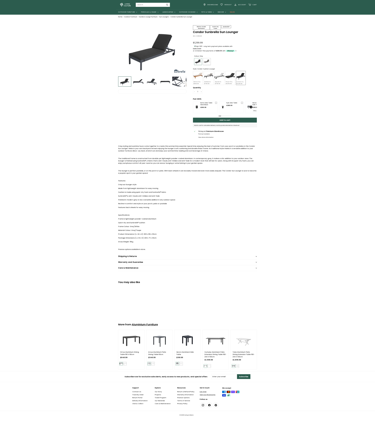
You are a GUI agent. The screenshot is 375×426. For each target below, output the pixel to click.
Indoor (221, 12)
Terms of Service (183, 401)
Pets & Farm (206, 12)
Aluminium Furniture (145, 324)
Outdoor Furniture (127, 12)
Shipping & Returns (127, 256)
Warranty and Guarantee (130, 262)
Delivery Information (140, 401)
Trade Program (160, 398)
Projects (158, 395)
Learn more (197, 48)
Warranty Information (185, 395)
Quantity (197, 87)
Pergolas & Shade (149, 12)
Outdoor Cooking (187, 12)
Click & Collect (137, 404)
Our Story (158, 392)
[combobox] (153, 5)
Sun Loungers (164, 17)
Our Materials (160, 401)
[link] (197, 107)
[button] (193, 38)
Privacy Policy (182, 404)
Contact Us (136, 392)
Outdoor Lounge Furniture (148, 17)
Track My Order (138, 395)
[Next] (183, 49)
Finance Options (183, 398)
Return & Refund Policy (185, 392)
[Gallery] (152, 55)
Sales (232, 12)
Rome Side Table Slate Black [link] (206, 104)
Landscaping (168, 12)
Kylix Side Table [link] (231, 103)
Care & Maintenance (128, 268)
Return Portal (137, 398)
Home (120, 17)
